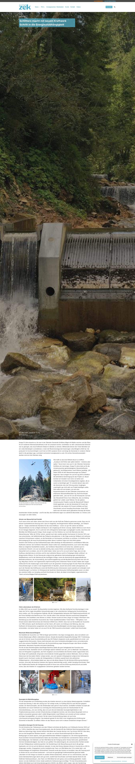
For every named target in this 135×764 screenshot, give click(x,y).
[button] (132, 744)
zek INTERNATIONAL (110, 1)
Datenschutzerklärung (105, 761)
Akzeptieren (99, 757)
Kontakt (72, 7)
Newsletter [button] (109, 7)
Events (67, 7)
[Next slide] (89, 589)
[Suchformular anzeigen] (114, 7)
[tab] (52, 602)
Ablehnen (110, 757)
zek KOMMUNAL (98, 1)
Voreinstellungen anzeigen (124, 757)
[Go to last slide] (20, 589)
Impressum (124, 761)
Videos (78, 7)
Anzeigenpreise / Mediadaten (55, 7)
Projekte (22, 16)
